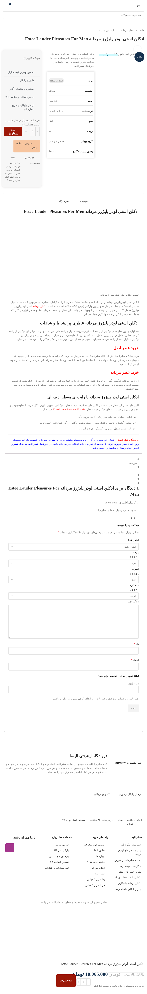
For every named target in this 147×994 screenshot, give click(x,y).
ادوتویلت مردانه (13, 166)
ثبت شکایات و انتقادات (57, 868)
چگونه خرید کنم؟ (96, 862)
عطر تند (16, 173)
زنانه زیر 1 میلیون (96, 879)
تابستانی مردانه (106, 30)
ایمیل (135, 659)
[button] (26, 146)
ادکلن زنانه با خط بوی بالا (128, 877)
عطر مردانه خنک (13, 180)
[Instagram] (9, 847)
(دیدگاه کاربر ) (32, 58)
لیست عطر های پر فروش (127, 860)
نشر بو (135, 569)
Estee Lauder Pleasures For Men (70, 409)
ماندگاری (134, 585)
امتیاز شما (133, 540)
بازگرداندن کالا (61, 850)
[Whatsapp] (20, 847)
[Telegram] (31, 847)
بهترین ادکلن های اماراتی (128, 889)
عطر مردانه (126, 30)
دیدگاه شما (132, 601)
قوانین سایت (62, 844)
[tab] (83, 201)
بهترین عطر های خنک (130, 872)
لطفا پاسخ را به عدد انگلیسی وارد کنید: (118, 676)
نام (136, 644)
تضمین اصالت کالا (59, 862)
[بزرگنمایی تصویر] (138, 50)
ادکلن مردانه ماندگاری (129, 883)
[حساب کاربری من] (4, 5)
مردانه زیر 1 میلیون (95, 885)
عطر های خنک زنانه (131, 844)
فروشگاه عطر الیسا (128, 440)
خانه (141, 30)
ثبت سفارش (13, 131)
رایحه (136, 552)
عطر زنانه (100, 873)
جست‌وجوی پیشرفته (94, 844)
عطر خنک (9, 177)
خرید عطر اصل (126, 348)
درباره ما (100, 856)
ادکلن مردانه (39, 306)
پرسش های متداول (59, 856)
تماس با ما (99, 850)
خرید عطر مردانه (125, 372)
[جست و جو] (6, 15)
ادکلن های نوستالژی (130, 866)
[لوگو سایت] (73, 5)
